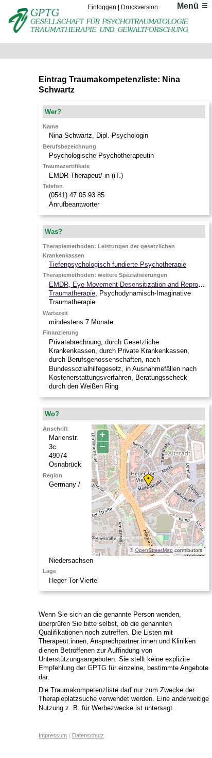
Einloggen (101, 7)
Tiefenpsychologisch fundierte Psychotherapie (117, 264)
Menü (188, 6)
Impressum (53, 735)
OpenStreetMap (154, 550)
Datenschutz (88, 735)
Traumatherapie (72, 293)
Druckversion (139, 7)
